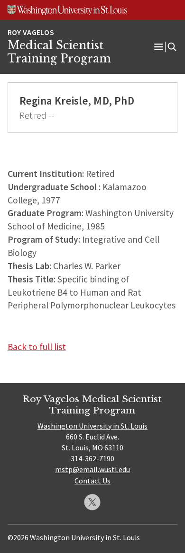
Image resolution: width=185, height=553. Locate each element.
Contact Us (92, 480)
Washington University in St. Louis (92, 425)
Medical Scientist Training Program (59, 52)
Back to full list (37, 346)
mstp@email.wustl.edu (92, 469)
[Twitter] (92, 502)
